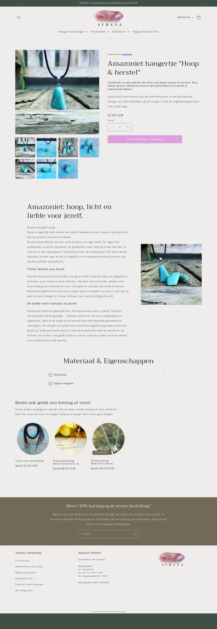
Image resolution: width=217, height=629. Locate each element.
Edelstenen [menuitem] (119, 31)
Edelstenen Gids (24, 578)
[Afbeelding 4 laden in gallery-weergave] (89, 147)
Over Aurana (22, 560)
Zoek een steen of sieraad (29, 584)
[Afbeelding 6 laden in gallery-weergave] (46, 169)
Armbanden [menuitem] (98, 31)
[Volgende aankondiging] (200, 3)
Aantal (111, 120)
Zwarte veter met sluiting (29, 460)
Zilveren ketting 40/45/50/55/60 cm (102, 462)
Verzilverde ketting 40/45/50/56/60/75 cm (66, 462)
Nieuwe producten (25, 572)
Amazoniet (127, 54)
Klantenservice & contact (29, 566)
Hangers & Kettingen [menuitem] (71, 31)
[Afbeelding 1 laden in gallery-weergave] (25, 147)
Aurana (103, 612)
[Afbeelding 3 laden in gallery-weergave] (68, 147)
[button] (19, 17)
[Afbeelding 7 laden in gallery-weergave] (68, 169)
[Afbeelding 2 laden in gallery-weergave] (46, 147)
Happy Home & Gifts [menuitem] (146, 31)
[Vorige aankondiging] (16, 3)
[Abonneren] (135, 534)
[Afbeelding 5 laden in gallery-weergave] (25, 169)
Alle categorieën (24, 590)
